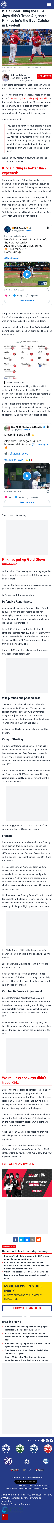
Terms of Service (24, 1489)
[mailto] (32, 1239)
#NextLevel (11, 258)
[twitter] (21, 1239)
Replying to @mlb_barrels (16, 236)
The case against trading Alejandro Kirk (28, 98)
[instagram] (47, 1440)
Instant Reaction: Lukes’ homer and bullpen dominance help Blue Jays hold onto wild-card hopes (26, 1336)
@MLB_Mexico (19, 453)
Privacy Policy (11, 1489)
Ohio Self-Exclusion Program (15, 1504)
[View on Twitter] (48, 229)
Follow (29, 230)
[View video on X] (27, 274)
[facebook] (15, 1239)
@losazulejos (39, 444)
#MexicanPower (14, 459)
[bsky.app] (27, 1239)
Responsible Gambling (41, 1489)
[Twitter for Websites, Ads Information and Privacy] (47, 289)
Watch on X (41, 265)
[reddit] (38, 1239)
